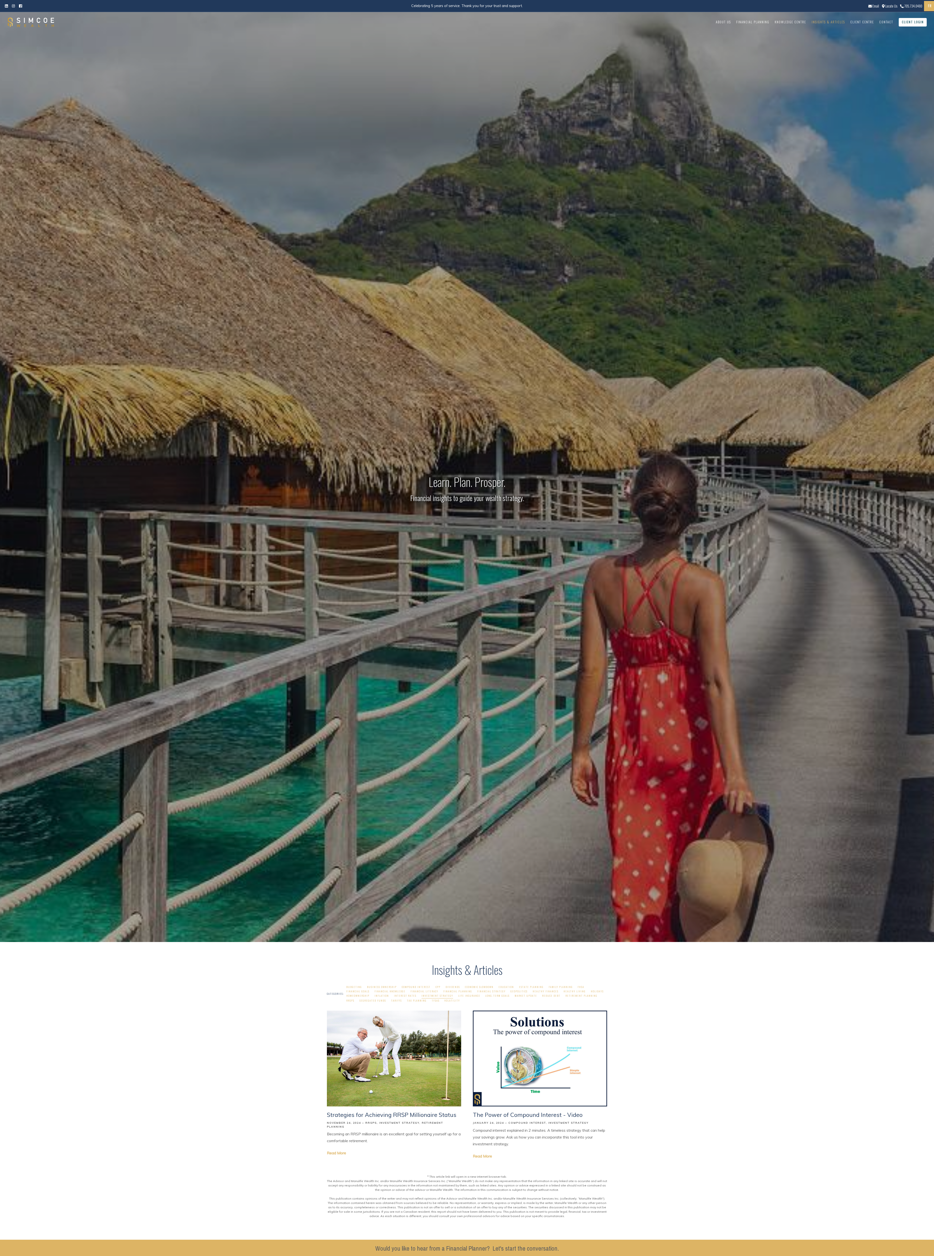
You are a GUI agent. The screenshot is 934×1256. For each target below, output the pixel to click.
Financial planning (457, 991)
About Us (723, 22)
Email (875, 6)
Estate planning (531, 987)
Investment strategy (437, 995)
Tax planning (417, 1000)
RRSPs (350, 1000)
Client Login (913, 22)
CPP (438, 987)
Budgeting (354, 987)
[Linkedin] (6, 5)
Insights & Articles (828, 22)
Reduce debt (551, 995)
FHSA (581, 987)
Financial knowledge (390, 991)
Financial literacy (424, 991)
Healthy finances (545, 991)
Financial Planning (752, 22)
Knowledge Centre (790, 22)
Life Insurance (469, 995)
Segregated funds (372, 1000)
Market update (526, 995)
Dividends (453, 987)
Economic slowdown (479, 987)
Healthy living (575, 991)
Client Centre (862, 22)
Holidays (597, 991)
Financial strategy (491, 991)
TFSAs (436, 1000)
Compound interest (416, 987)
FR (930, 5)
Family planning (561, 987)
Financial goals (357, 991)
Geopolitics (519, 991)
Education (506, 987)
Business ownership (382, 987)
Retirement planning (581, 995)
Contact (886, 22)
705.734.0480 (913, 6)
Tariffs (396, 1000)
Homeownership (357, 995)
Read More (336, 1152)
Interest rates (405, 995)
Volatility (452, 1000)
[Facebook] (13, 5)
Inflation (382, 995)
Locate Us (891, 6)
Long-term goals (497, 995)
